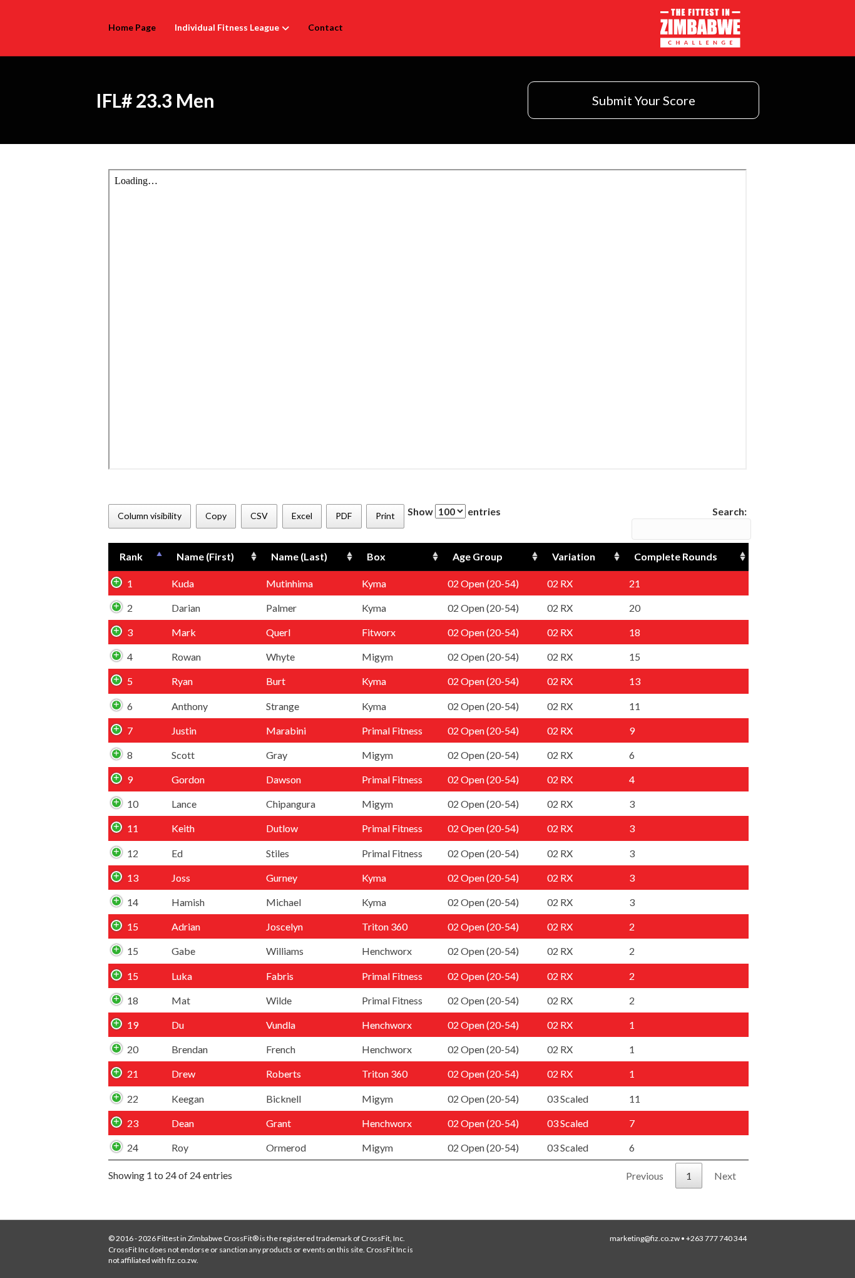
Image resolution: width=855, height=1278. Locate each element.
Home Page (132, 27)
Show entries (454, 511)
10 (132, 804)
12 (132, 853)
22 (132, 1099)
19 (132, 1025)
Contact (325, 27)
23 (132, 1123)
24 (132, 1147)
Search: (729, 511)
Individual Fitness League (227, 27)
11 (132, 828)
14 (132, 902)
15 (132, 926)
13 (132, 878)
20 (132, 1049)
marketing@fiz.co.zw (645, 1238)
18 (132, 1000)
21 (132, 1074)
